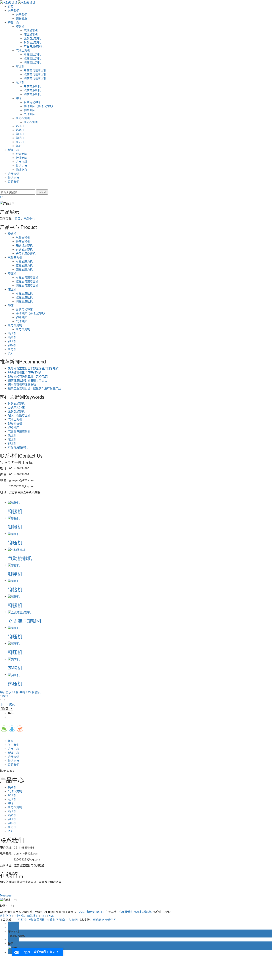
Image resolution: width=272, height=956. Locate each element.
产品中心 (13, 22)
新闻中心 (13, 150)
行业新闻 (21, 158)
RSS (43, 916)
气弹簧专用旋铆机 (19, 431)
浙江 (43, 920)
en (1, 197)
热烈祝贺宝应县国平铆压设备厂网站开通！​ (34, 368)
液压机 (20, 82)
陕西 (75, 920)
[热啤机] (14, 659)
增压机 (20, 66)
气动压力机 (23, 50)
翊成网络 (98, 920)
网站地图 (32, 916)
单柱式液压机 (32, 86)
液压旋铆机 (31, 34)
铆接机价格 (15, 423)
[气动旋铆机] (16, 549)
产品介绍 (13, 174)
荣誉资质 (21, 18)
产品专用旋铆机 (33, 46)
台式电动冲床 (32, 102)
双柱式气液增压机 (35, 74)
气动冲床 (29, 114)
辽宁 (24, 920)
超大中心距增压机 (19, 415)
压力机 (20, 142)
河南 (62, 920)
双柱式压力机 (32, 58)
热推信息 (5, 916)
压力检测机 (23, 118)
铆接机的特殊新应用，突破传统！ (29, 376)
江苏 (36, 920)
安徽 (49, 920)
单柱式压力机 (32, 54)
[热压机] (14, 674)
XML (51, 916)
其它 (19, 146)
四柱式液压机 (32, 94)
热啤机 (20, 130)
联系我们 (13, 182)
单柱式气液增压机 (35, 70)
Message (6, 895)
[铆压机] (14, 533)
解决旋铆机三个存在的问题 (24, 372)
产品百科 (21, 162)
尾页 (12, 704)
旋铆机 (20, 26)
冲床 (19, 98)
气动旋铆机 (31, 30)
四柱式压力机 (32, 62)
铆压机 (20, 134)
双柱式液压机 (32, 90)
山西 (17, 920)
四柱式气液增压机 (35, 78)
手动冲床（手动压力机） (39, 106)
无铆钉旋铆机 (32, 38)
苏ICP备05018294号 (92, 912)
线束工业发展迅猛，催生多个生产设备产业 (34, 388)
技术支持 (21, 166)
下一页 (4, 704)
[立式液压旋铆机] (19, 612)
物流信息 (21, 170)
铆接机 (20, 138)
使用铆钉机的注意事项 (22, 384)
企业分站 (19, 916)
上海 (30, 920)
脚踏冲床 (29, 110)
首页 (11, 6)
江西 (56, 920)
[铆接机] (14, 502)
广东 (68, 920)
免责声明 (110, 920)
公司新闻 (21, 154)
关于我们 (13, 10)
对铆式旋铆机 (32, 42)
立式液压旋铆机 (24, 620)
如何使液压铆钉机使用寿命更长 (27, 380)
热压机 (20, 126)
